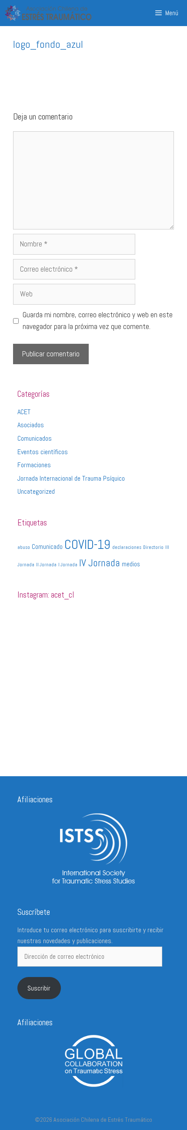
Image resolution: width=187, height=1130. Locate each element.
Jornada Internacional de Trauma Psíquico (71, 478)
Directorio (153, 547)
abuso (23, 547)
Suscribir (38, 988)
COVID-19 (87, 544)
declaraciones (126, 547)
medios (131, 564)
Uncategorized (36, 491)
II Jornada (46, 565)
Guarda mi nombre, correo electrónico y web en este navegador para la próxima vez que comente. (98, 320)
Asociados (30, 424)
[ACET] (48, 13)
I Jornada (67, 565)
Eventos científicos (42, 451)
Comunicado (47, 546)
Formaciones (34, 464)
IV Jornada (99, 562)
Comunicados (34, 438)
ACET (23, 411)
